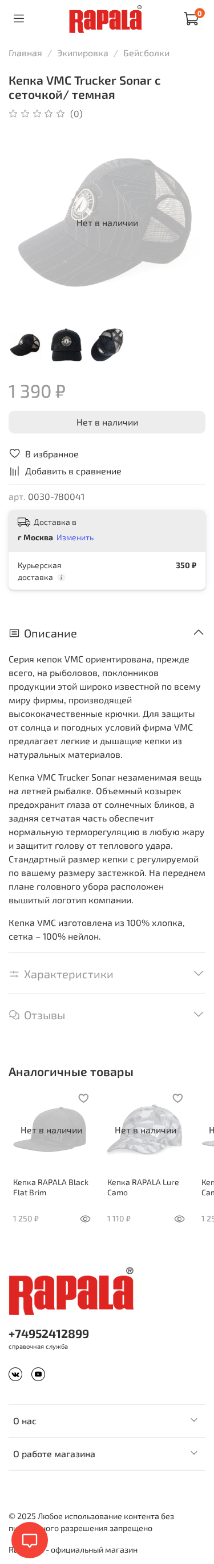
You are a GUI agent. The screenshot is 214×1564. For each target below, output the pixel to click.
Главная (25, 52)
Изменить (75, 537)
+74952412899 (49, 1333)
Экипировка (82, 52)
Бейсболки (146, 52)
